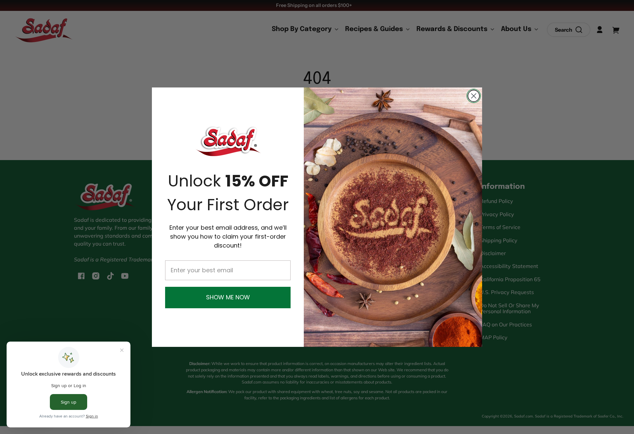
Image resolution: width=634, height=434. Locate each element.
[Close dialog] (473, 96)
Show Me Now (228, 297)
